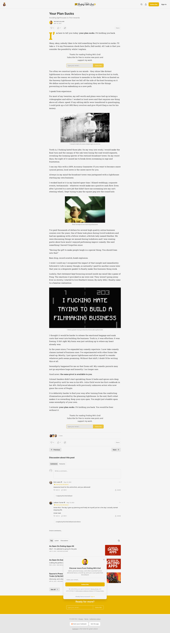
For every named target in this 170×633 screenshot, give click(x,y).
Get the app (95, 624)
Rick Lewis (57, 482)
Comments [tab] (53, 464)
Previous (57, 450)
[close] (103, 559)
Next (114, 450)
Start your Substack (80, 624)
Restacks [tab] (62, 464)
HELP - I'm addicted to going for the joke (63, 549)
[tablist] (57, 464)
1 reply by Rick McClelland (64, 496)
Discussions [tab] (64, 540)
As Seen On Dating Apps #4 (61, 546)
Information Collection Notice (84, 591)
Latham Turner (58, 502)
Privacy (81, 619)
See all (53, 589)
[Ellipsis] (119, 482)
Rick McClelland (59, 21)
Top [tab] (51, 540)
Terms (86, 619)
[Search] (141, 4)
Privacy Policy (100, 591)
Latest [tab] (57, 540)
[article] (85, 550)
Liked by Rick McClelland (62, 484)
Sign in (163, 4)
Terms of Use (94, 589)
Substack (75, 629)
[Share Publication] (146, 4)
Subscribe (153, 4)
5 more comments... (55, 531)
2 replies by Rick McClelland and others (68, 522)
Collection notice (95, 619)
